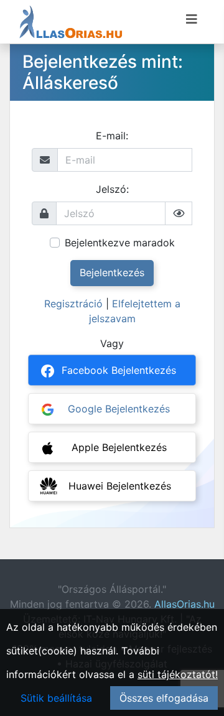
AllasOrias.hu (184, 604)
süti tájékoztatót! (178, 674)
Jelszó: (112, 189)
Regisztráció (73, 303)
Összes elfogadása (163, 698)
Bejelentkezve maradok (120, 242)
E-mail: (112, 135)
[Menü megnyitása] (191, 19)
